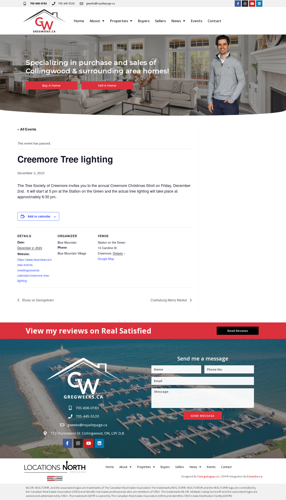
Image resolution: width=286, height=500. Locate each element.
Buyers (143, 20)
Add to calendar (39, 216)
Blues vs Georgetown (37, 300)
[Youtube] (252, 3)
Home (79, 20)
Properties (119, 20)
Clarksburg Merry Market (169, 300)
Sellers (160, 20)
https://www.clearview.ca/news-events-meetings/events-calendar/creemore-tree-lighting (34, 270)
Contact (214, 20)
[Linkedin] (259, 3)
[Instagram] (245, 3)
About (95, 20)
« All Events (26, 129)
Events (196, 20)
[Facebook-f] (238, 3)
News (176, 20)
